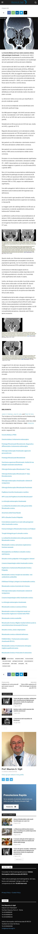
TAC (26, 663)
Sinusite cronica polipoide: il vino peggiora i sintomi (18, 558)
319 (11, 914)
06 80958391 (8, 912)
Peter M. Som (29, 414)
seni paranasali (5, 663)
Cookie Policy (16, 892)
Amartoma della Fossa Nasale (11, 513)
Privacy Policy (6, 892)
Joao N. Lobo (18, 414)
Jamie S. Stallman (7, 414)
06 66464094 (8, 926)
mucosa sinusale (29, 658)
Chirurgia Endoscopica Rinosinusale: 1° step (16, 469)
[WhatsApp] (13, 12)
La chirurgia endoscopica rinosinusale (14, 501)
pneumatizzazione (29, 661)
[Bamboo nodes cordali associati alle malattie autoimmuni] (7, 712)
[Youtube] (11, 779)
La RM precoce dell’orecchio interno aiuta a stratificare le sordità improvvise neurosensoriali (25, 830)
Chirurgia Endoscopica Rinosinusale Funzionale (17, 487)
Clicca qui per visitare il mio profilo (13, 775)
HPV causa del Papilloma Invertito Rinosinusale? (17, 497)
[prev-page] (3, 728)
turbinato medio (6, 666)
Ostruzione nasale (6, 661)
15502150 (31, 423)
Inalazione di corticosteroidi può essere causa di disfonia (10, 686)
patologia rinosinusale (18, 661)
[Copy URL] (25, 12)
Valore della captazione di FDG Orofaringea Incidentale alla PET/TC (28, 686)
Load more (18, 859)
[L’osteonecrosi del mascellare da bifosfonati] (7, 721)
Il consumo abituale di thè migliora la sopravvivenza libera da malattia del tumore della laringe (24, 840)
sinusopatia (21, 663)
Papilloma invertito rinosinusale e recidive (15, 492)
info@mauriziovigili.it (8, 928)
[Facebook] (9, 12)
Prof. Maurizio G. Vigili (12, 769)
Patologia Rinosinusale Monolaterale (13, 458)
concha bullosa (10, 658)
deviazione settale (19, 658)
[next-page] (6, 728)
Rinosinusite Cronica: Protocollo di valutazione (17, 653)
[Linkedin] (17, 12)
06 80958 (7, 914)
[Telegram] (21, 12)
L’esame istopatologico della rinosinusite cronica (17, 563)
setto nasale (14, 663)
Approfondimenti (6, 704)
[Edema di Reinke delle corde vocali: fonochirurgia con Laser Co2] (7, 822)
